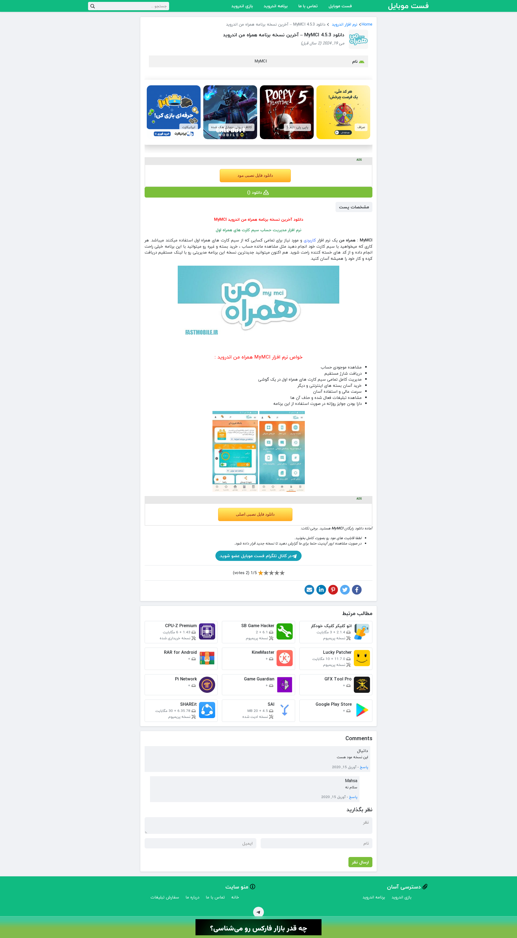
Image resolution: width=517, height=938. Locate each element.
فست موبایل (340, 6)
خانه (235, 897)
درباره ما (192, 897)
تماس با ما (308, 6)
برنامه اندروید (276, 6)
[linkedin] (321, 590)
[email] (309, 590)
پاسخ (364, 767)
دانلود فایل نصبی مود (255, 175)
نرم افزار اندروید (344, 24)
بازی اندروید (242, 6)
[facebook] (357, 590)
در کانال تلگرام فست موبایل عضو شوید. (255, 556)
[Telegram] (258, 912)
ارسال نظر (360, 862)
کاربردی (310, 240)
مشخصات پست (354, 207)
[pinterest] (333, 590)
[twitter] (345, 590)
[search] (92, 6)
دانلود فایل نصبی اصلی (255, 514)
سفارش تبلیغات (165, 897)
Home (367, 24)
